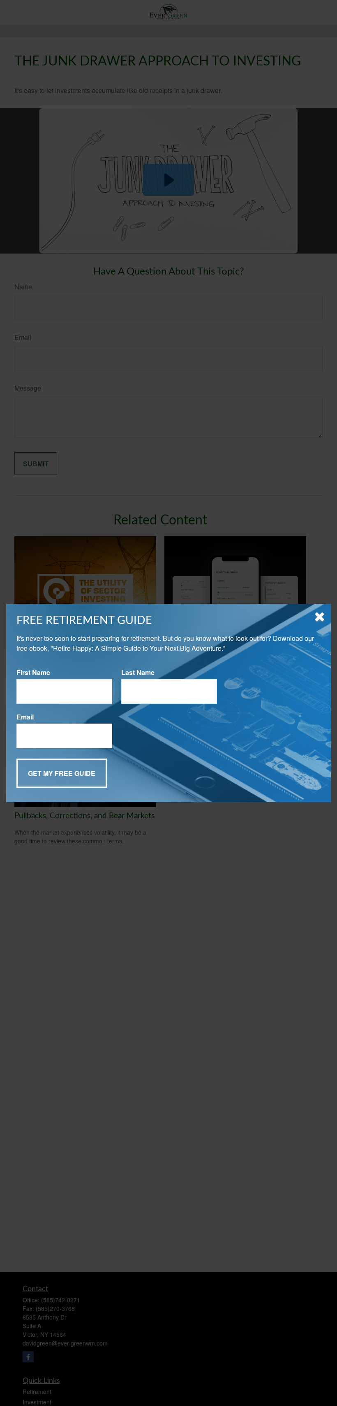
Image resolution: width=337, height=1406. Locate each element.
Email (25, 717)
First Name (33, 672)
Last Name (138, 672)
